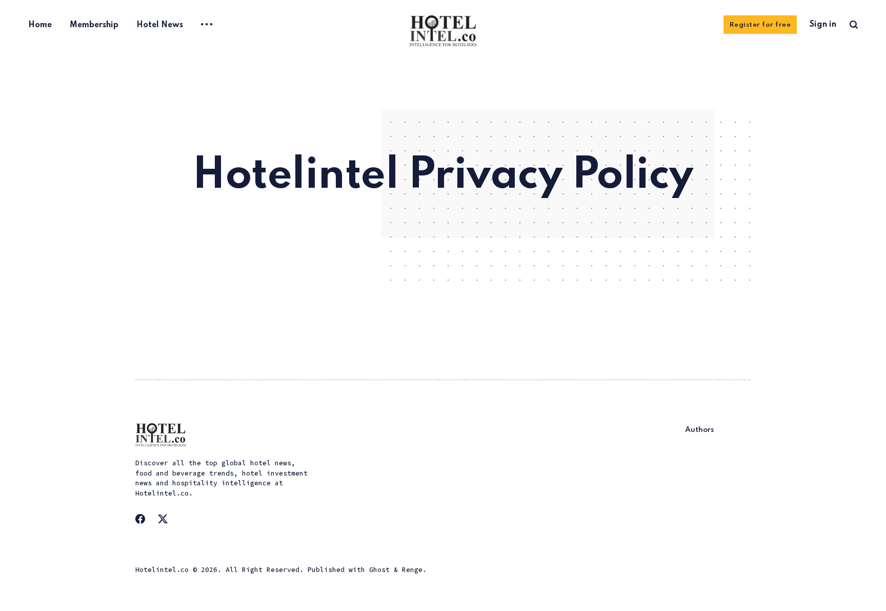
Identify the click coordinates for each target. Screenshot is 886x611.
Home (40, 25)
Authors (699, 429)
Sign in (823, 25)
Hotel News (159, 25)
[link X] (166, 522)
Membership (94, 25)
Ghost (379, 569)
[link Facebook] (143, 522)
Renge (412, 569)
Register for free (760, 25)
